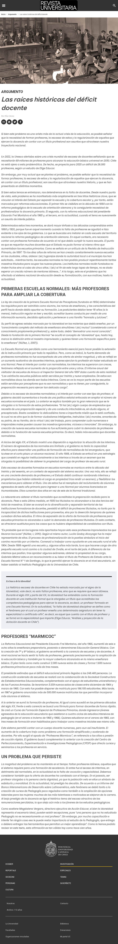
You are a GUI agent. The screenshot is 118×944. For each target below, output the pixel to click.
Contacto (64, 903)
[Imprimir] (9, 121)
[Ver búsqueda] (114, 5)
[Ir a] (59, 848)
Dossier (9, 864)
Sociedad (10, 877)
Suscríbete (65, 883)
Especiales (65, 870)
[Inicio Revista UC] (59, 5)
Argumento (12, 14)
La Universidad (12, 924)
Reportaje (11, 870)
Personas (10, 883)
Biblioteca (64, 924)
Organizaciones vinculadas (17, 937)
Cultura (9, 890)
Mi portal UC (65, 937)
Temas (63, 877)
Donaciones (65, 930)
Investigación (67, 864)
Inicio (3, 14)
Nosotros (11, 903)
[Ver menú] (3, 5)
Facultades (10, 930)
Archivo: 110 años (14, 910)
